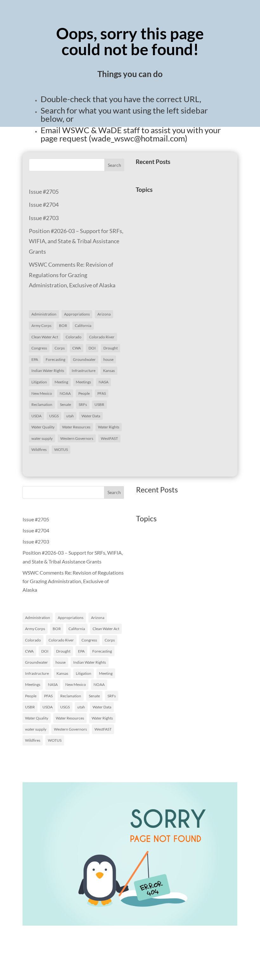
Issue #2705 (44, 191)
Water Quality (43, 427)
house (108, 359)
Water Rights (108, 427)
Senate (65, 404)
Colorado (73, 337)
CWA (76, 348)
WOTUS (61, 449)
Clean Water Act (44, 337)
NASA (103, 382)
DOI (92, 348)
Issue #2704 (44, 204)
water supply (42, 438)
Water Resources (76, 427)
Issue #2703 (44, 217)
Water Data (90, 415)
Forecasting (55, 359)
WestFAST (109, 438)
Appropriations (77, 314)
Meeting (61, 382)
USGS (54, 415)
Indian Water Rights (47, 370)
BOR (63, 325)
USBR (99, 404)
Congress (39, 348)
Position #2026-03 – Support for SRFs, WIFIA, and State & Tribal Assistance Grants (76, 241)
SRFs (83, 404)
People (84, 393)
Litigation (39, 382)
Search (114, 165)
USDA (36, 415)
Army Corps (41, 325)
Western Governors (76, 438)
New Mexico (41, 393)
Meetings (83, 382)
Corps (60, 348)
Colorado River (101, 337)
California (83, 325)
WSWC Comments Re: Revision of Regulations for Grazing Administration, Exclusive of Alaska (72, 275)
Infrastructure (83, 370)
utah (70, 415)
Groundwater (84, 359)
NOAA (65, 393)
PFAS (101, 393)
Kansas (109, 370)
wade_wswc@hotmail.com (138, 138)
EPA (34, 359)
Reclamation (41, 404)
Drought (110, 348)
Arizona (104, 314)
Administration (43, 314)
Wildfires (39, 449)
